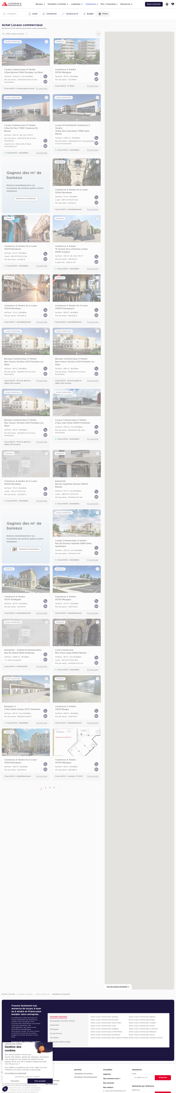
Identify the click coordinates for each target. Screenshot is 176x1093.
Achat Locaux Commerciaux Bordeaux (105, 1020)
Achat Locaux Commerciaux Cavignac (142, 1023)
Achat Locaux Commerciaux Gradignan (105, 1029)
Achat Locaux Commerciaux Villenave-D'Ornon (146, 1037)
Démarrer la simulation (26, 198)
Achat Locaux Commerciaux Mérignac (142, 1031)
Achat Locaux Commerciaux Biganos (142, 1017)
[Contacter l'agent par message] (45, 82)
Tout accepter (40, 1081)
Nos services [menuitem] (108, 1083)
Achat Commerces (43, 994)
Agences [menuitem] (107, 1074)
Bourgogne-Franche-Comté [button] (62, 1021)
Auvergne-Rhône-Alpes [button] (60, 1042)
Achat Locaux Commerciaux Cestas (142, 1026)
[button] (5, 1089)
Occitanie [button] (54, 1038)
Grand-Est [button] (54, 1025)
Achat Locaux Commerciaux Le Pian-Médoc (106, 1031)
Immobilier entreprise (25, 994)
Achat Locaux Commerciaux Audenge (104, 1017)
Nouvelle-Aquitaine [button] (58, 1017)
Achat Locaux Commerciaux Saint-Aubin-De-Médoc (109, 1037)
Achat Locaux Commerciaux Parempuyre (105, 1034)
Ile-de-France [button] (56, 1033)
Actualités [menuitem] (107, 1070)
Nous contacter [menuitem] (154, 4)
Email (134, 1073)
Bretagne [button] (54, 1029)
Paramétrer (15, 1081)
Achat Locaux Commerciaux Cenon (103, 1026)
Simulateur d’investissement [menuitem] (85, 1077)
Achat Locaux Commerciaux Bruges (142, 1020)
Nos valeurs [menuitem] (108, 1087)
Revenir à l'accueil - (9, 994)
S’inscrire (163, 1077)
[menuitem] (167, 4)
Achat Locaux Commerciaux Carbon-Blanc (106, 1023)
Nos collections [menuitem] (51, 1084)
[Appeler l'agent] (45, 76)
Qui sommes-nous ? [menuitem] (111, 1078)
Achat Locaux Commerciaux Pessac (142, 1034)
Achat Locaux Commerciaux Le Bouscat (143, 1029)
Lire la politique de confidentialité (15, 1073)
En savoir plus (41, 88)
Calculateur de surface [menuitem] (83, 1074)
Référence (136, 1090)
